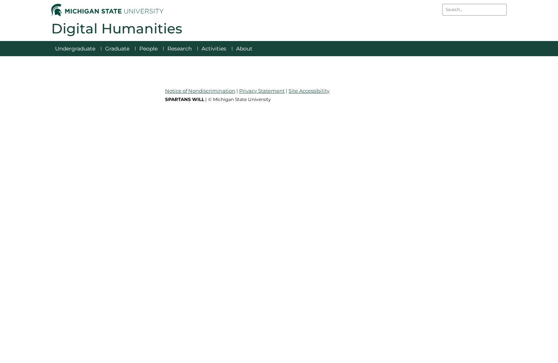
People (148, 48)
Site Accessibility (308, 91)
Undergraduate (75, 48)
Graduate (117, 48)
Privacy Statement (262, 91)
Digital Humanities (116, 28)
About (244, 48)
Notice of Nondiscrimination (200, 91)
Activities (214, 48)
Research (179, 48)
